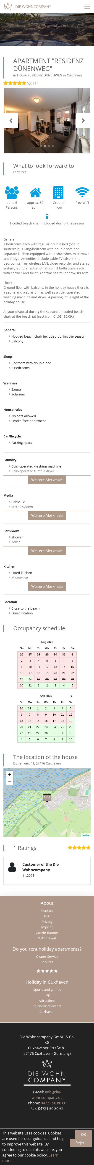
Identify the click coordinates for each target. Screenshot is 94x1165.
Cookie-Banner (47, 932)
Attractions (47, 1000)
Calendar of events (47, 1006)
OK (83, 1134)
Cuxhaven (47, 1011)
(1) (32, 83)
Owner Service (47, 956)
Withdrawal (47, 938)
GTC (47, 916)
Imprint (47, 927)
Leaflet (85, 835)
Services (47, 962)
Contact (47, 910)
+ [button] (9, 774)
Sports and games (47, 989)
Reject (81, 1142)
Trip (47, 995)
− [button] (9, 781)
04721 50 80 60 (53, 1103)
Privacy (47, 921)
